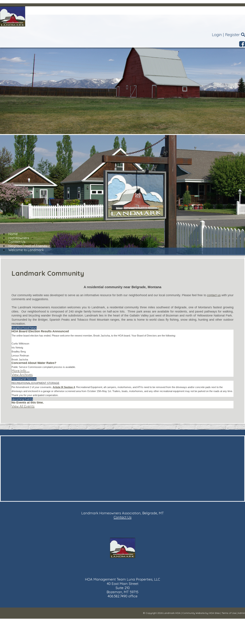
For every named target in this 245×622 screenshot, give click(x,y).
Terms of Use (229, 613)
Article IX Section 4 (64, 387)
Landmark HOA (171, 613)
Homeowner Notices (24, 379)
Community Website (193, 613)
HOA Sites (214, 613)
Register (232, 34)
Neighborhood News (24, 327)
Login (217, 34)
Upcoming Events (22, 399)
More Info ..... (21, 371)
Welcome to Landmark (26, 250)
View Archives (22, 375)
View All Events (23, 406)
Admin (241, 613)
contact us (214, 295)
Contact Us (123, 517)
